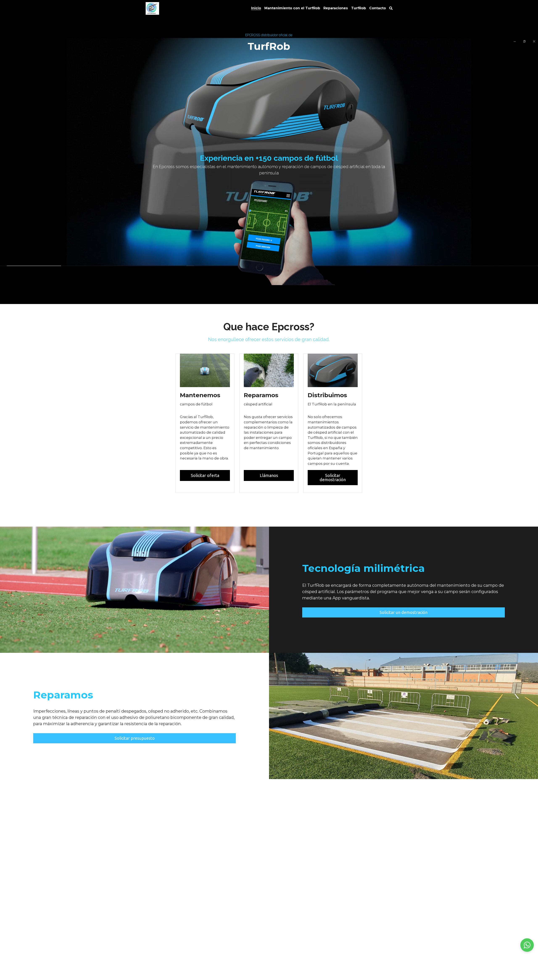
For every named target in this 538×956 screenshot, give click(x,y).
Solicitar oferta (205, 475)
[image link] (152, 8)
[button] (527, 945)
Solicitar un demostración (403, 612)
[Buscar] (391, 8)
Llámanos (269, 475)
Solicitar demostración (333, 477)
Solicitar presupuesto (135, 738)
